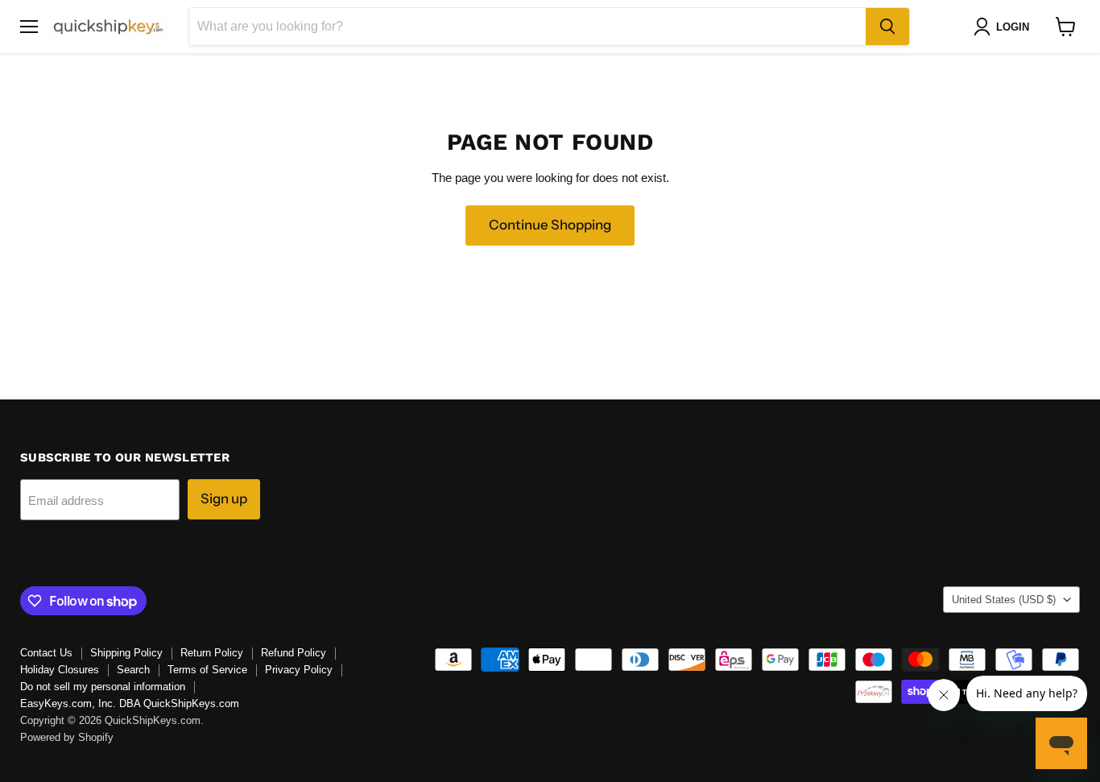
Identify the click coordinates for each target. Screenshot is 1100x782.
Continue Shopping (550, 225)
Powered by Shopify (67, 737)
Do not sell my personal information (102, 687)
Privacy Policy (299, 670)
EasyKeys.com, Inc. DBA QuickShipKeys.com (129, 703)
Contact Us (46, 653)
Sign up (224, 498)
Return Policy (211, 653)
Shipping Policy (126, 653)
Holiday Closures (59, 670)
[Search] (887, 26)
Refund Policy (293, 653)
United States (1004, 600)
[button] (1005, 26)
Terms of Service (207, 670)
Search (133, 670)
